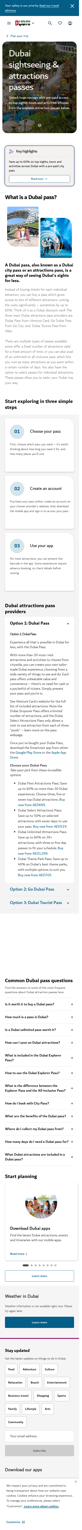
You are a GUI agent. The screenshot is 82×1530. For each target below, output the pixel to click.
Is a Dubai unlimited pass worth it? (30, 1030)
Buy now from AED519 (49, 826)
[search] (50, 23)
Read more (17, 1253)
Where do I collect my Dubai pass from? (34, 1129)
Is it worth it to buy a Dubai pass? (29, 1004)
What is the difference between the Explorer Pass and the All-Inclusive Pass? (35, 1088)
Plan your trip (19, 36)
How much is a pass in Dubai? (26, 1017)
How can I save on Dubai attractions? (32, 1042)
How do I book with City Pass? (27, 1103)
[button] (15, 1522)
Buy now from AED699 (41, 802)
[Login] (70, 23)
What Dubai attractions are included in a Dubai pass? (35, 1157)
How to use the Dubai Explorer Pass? (32, 1073)
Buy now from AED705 (34, 875)
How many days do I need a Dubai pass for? (36, 1141)
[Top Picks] (60, 23)
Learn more (39, 1276)
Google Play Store (28, 753)
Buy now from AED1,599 (40, 850)
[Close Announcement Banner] (72, 5)
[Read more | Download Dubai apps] (41, 1206)
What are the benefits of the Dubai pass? (35, 1116)
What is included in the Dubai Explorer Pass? (33, 1058)
